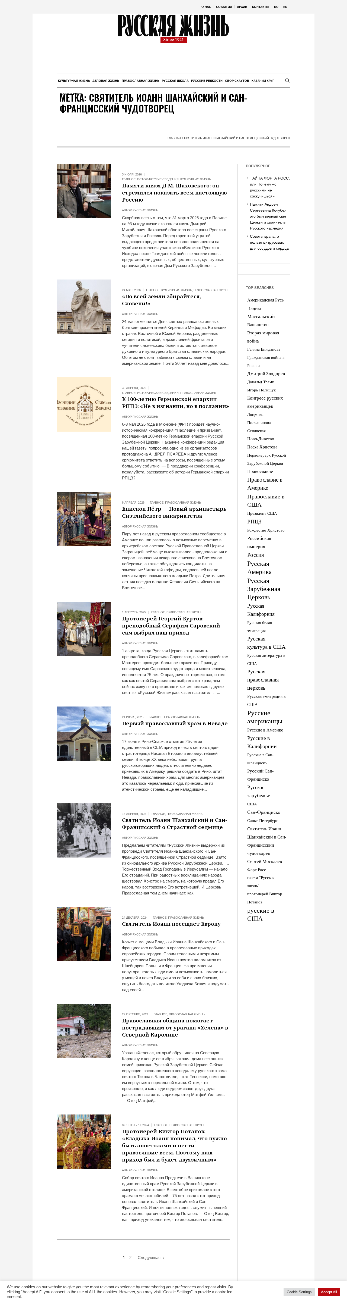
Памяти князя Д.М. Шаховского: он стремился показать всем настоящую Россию (174, 192)
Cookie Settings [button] (299, 1292)
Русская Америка (259, 567)
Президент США (262, 513)
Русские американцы (264, 716)
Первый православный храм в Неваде (175, 723)
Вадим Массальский (261, 312)
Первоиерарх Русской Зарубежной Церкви (266, 459)
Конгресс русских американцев (265, 402)
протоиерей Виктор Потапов (264, 898)
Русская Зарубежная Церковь (263, 588)
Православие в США (265, 500)
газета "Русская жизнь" (261, 881)
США (252, 803)
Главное (129, 179)
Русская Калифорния (261, 609)
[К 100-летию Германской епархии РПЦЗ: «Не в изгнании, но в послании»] (84, 404)
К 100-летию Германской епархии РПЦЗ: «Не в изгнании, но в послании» (175, 403)
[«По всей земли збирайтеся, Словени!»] (84, 307)
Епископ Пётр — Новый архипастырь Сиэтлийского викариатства (174, 512)
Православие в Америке (264, 483)
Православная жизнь (211, 290)
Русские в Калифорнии (262, 742)
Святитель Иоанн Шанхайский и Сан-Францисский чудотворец (267, 841)
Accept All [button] (329, 1292)
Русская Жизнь (145, 210)
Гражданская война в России (265, 361)
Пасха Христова (262, 447)
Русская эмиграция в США (266, 700)
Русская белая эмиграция (259, 626)
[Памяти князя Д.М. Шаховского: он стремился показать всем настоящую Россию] (84, 191)
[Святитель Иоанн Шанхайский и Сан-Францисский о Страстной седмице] (84, 830)
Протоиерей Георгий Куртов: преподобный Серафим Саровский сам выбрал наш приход (171, 625)
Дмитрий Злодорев (266, 373)
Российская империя (259, 542)
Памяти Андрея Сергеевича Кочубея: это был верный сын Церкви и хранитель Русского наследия (269, 216)
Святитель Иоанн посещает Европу (172, 924)
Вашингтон (258, 324)
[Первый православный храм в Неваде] (84, 734)
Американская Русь (265, 300)
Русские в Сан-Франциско (260, 758)
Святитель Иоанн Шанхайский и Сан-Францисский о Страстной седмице (174, 824)
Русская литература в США (266, 659)
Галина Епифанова (263, 349)
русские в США (260, 914)
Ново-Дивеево (260, 439)
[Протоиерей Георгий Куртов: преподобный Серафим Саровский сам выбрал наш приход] (84, 629)
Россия (255, 554)
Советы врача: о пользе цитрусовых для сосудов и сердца (269, 242)
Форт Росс (256, 869)
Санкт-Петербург (262, 820)
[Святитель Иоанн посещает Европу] (84, 934)
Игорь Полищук (261, 390)
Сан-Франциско (263, 812)
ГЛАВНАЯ (174, 138)
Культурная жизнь (195, 179)
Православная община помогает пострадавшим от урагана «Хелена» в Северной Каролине (175, 1027)
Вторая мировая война (263, 336)
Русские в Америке (265, 730)
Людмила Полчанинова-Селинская (259, 422)
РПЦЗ (254, 521)
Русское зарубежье (258, 791)
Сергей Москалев (264, 861)
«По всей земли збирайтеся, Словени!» (161, 300)
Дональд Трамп (260, 381)
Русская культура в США (266, 642)
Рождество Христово (266, 530)
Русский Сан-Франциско (260, 775)
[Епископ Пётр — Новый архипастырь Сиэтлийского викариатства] (84, 519)
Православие (260, 471)
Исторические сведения (158, 179)
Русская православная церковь (263, 679)
